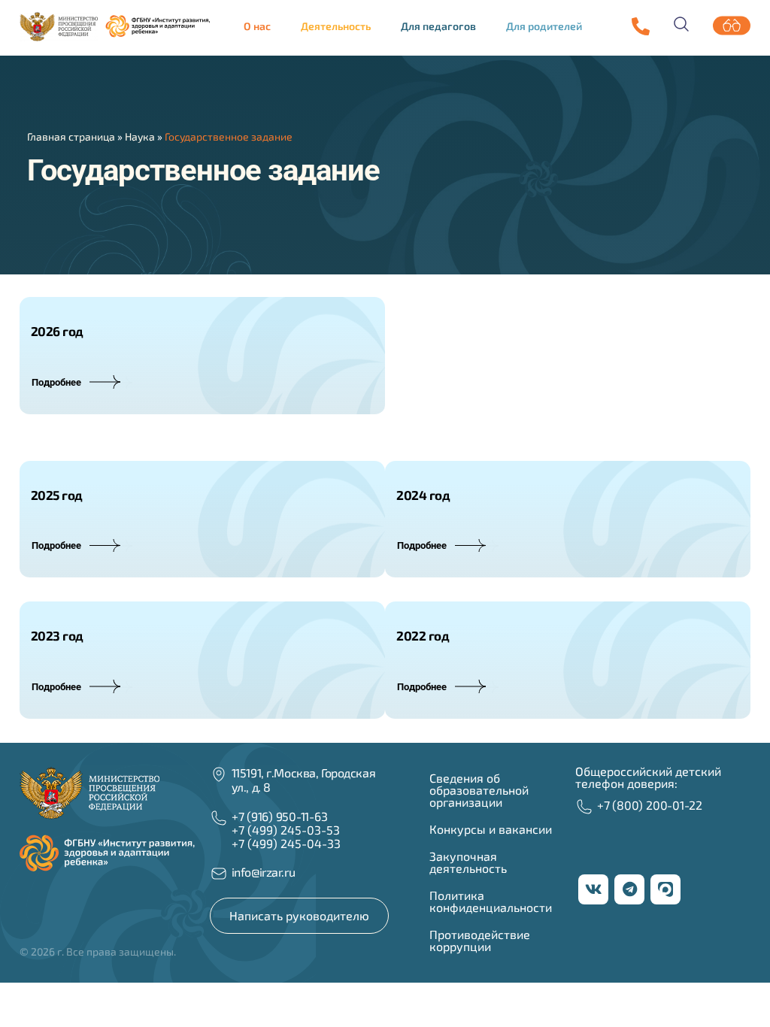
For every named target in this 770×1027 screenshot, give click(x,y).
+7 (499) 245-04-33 (286, 843)
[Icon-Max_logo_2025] (665, 889)
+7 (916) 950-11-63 (280, 816)
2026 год (57, 330)
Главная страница (71, 136)
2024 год (423, 494)
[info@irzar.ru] (219, 874)
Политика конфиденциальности (490, 901)
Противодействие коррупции (479, 940)
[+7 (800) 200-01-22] (584, 807)
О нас (257, 26)
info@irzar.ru (263, 872)
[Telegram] (629, 889)
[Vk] (593, 889)
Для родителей (544, 26)
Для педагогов (438, 26)
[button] (261, 26)
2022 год (422, 635)
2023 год (57, 635)
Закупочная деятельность (468, 862)
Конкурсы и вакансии (490, 829)
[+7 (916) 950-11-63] (641, 26)
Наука (140, 136)
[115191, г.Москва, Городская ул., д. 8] (219, 774)
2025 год (57, 494)
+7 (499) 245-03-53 (286, 830)
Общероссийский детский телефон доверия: (648, 777)
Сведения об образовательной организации (479, 790)
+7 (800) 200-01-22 (649, 805)
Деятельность (336, 26)
